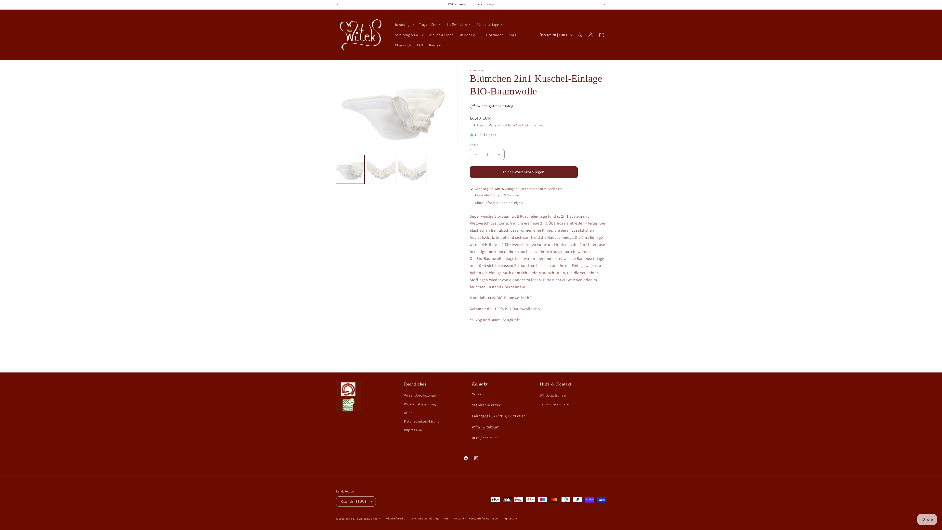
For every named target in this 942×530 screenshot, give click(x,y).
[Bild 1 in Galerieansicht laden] (350, 169)
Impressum (413, 430)
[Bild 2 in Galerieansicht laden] (381, 169)
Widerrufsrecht (395, 518)
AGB (446, 518)
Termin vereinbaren (555, 404)
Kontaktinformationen (483, 518)
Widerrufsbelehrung (420, 404)
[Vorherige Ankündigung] (337, 4)
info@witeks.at (485, 427)
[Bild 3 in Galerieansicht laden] (412, 169)
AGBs (408, 413)
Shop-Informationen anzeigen (499, 202)
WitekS (350, 518)
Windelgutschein (553, 395)
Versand (494, 125)
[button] (404, 24)
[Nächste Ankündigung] (604, 4)
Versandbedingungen (421, 395)
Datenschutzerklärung (422, 421)
